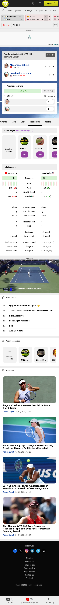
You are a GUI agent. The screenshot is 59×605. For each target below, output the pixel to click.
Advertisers (29, 562)
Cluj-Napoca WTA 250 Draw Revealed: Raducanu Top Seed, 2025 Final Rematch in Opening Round (26, 528)
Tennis (10, 602)
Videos (53, 10)
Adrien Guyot (8, 412)
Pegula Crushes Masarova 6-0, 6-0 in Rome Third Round (26, 406)
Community (49, 602)
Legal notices (29, 572)
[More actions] (56, 122)
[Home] (3, 10)
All (16, 25)
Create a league (8, 150)
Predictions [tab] (35, 122)
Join (24, 154)
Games (18, 10)
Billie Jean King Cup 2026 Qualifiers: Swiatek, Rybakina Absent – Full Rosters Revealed (28, 446)
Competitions (41, 10)
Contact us (29, 575)
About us (29, 558)
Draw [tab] (23, 122)
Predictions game (29, 602)
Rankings (28, 10)
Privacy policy (29, 568)
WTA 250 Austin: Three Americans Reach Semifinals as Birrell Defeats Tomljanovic (25, 487)
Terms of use (29, 565)
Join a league (18, 130)
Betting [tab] (48, 122)
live (6, 25)
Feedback (29, 578)
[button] (40, 3)
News (9, 10)
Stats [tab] (14, 122)
